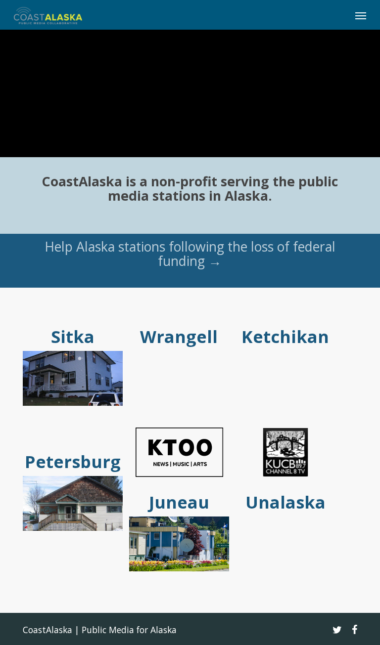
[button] (360, 15)
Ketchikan (285, 336)
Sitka (73, 336)
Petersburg (73, 461)
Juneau (179, 502)
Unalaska (285, 502)
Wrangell (179, 336)
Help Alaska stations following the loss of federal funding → (190, 254)
